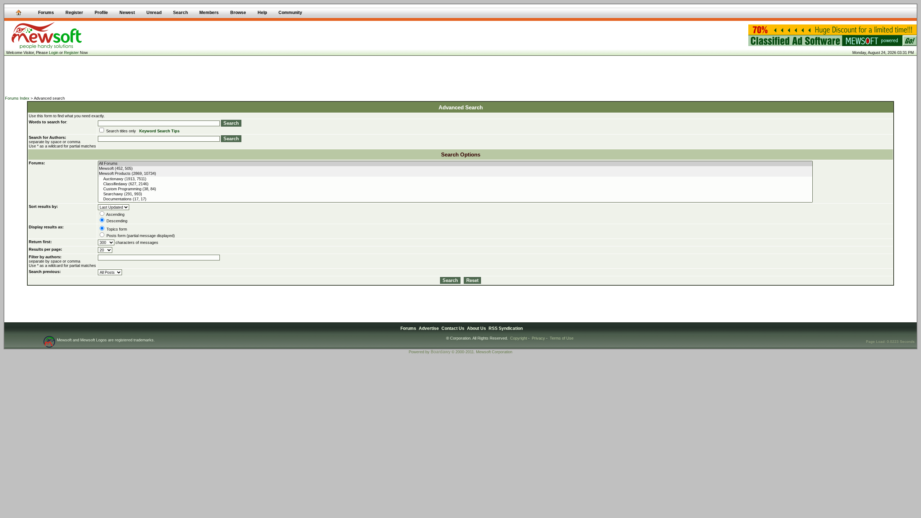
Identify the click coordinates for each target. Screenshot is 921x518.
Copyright (518, 338)
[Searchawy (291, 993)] (455, 194)
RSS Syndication (506, 328)
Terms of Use (561, 338)
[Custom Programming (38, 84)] (455, 189)
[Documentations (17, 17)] (455, 199)
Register (71, 52)
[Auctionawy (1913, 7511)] (455, 179)
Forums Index (17, 98)
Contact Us (452, 328)
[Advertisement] (460, 75)
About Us (476, 328)
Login (53, 52)
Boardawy (440, 351)
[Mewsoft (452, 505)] (455, 168)
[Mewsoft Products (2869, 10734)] (455, 173)
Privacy (538, 338)
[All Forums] (455, 163)
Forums (408, 328)
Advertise (429, 328)
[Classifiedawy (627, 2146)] (455, 184)
